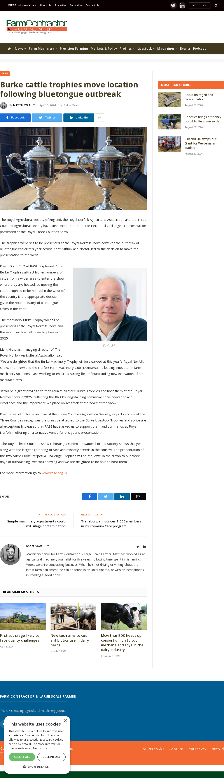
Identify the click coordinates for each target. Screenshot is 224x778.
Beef (5, 73)
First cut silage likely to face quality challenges (19, 638)
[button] (37, 766)
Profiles (126, 48)
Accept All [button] (22, 757)
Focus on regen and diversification (199, 97)
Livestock (144, 48)
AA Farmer (176, 748)
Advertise (60, 5)
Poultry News (197, 748)
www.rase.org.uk (54, 473)
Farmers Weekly (153, 748)
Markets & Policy (104, 48)
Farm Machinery (41, 48)
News (19, 48)
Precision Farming (74, 48)
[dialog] (37, 745)
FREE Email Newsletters (22, 5)
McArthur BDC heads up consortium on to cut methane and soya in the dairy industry (122, 642)
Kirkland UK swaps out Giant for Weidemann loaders (201, 143)
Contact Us (92, 5)
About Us (45, 5)
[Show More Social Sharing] (99, 117)
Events (185, 48)
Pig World (218, 748)
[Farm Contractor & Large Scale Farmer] (37, 27)
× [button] (65, 720)
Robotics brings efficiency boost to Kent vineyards (203, 119)
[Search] (215, 5)
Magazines (166, 48)
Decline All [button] (51, 757)
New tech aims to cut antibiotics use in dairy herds (70, 640)
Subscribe (76, 5)
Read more (40, 748)
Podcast (199, 5)
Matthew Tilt (24, 105)
